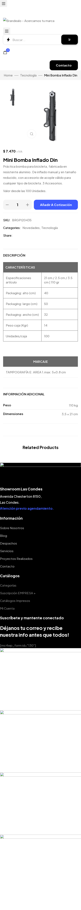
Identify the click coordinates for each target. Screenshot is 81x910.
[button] (64, 65)
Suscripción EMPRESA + (18, 593)
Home (8, 75)
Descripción (14, 255)
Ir (70, 39)
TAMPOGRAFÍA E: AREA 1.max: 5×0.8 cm (36, 372)
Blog (3, 535)
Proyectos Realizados (16, 558)
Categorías (8, 585)
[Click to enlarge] (31, 134)
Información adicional (23, 394)
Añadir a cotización (56, 205)
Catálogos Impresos (15, 601)
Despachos (8, 543)
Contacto (7, 566)
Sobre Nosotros (12, 528)
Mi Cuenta (7, 608)
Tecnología (28, 75)
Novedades (31, 228)
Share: (7, 235)
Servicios (7, 551)
